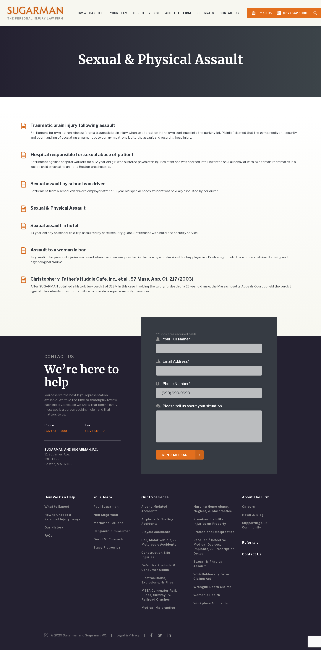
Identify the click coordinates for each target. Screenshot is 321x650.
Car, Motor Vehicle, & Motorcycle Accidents (158, 542)
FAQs (48, 535)
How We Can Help (59, 497)
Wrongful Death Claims (212, 587)
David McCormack (108, 539)
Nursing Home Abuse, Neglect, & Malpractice (212, 509)
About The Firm (256, 497)
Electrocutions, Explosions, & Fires (157, 580)
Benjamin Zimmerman (112, 531)
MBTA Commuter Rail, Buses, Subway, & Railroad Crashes (159, 595)
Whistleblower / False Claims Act (211, 576)
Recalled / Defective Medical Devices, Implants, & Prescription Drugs (214, 546)
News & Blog (252, 515)
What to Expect (56, 507)
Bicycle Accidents (155, 532)
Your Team (102, 497)
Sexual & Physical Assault (208, 564)
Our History (53, 527)
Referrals (205, 13)
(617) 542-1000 (295, 13)
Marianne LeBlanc (108, 523)
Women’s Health (206, 595)
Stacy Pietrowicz (106, 547)
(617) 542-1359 (96, 431)
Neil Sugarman (105, 515)
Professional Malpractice (213, 532)
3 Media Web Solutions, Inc (46, 635)
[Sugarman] (35, 13)
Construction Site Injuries (155, 555)
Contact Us (229, 13)
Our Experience (155, 497)
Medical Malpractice (158, 608)
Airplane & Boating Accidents (157, 521)
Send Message (176, 455)
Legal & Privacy (128, 635)
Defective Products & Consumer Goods (158, 567)
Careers (248, 507)
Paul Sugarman (106, 507)
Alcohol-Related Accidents (154, 509)
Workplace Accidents (210, 603)
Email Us (264, 13)
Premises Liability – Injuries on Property (209, 521)
